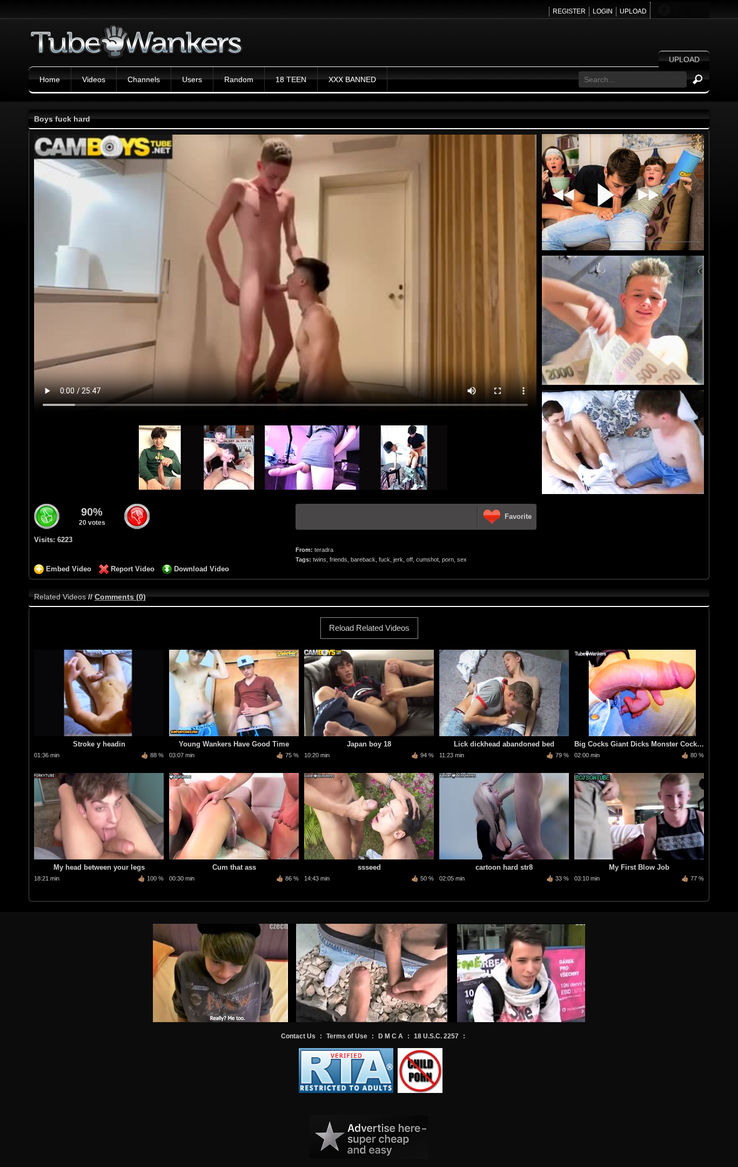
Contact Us (298, 1036)
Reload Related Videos (369, 627)
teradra (323, 549)
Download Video (201, 569)
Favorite (518, 516)
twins (319, 559)
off (409, 559)
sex (462, 559)
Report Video (133, 569)
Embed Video (68, 569)
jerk (398, 559)
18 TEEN (291, 79)
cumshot (427, 559)
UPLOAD (633, 11)
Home (49, 79)
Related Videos (60, 596)
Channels (144, 79)
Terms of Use (346, 1036)
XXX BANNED (352, 79)
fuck (384, 559)
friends (338, 559)
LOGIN (603, 11)
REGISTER (569, 11)
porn (448, 559)
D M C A (390, 1036)
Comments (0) (120, 596)
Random (238, 79)
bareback (363, 559)
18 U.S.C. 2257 (436, 1036)
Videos (93, 79)
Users (192, 79)
